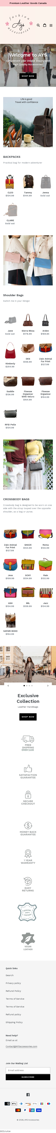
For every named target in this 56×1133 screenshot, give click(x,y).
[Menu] (51, 25)
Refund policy (13, 1014)
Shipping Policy (14, 1022)
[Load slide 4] (32, 685)
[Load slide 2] (27, 685)
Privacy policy (13, 983)
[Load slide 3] (29, 685)
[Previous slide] (8, 686)
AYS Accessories (31, 1120)
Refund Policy (13, 991)
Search (9, 975)
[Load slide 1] (24, 685)
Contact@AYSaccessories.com (21, 1046)
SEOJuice (5, 1131)
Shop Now (28, 76)
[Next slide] (48, 686)
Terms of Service (15, 998)
